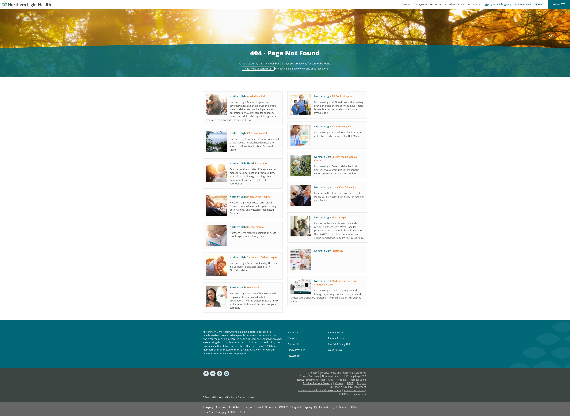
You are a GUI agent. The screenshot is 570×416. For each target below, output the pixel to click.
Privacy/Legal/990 (356, 376)
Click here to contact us (258, 68)
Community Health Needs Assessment (319, 390)
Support (361, 383)
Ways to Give (335, 350)
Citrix (331, 379)
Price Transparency (469, 4)
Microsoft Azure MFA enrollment (348, 387)
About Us (293, 332)
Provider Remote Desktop (317, 383)
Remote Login (358, 379)
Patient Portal (335, 332)
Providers (449, 4)
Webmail (342, 379)
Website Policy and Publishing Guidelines (343, 372)
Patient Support (337, 338)
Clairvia (339, 383)
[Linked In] (226, 373)
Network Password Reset (311, 379)
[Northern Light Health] (71, 4)
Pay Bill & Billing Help (339, 344)
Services (406, 4)
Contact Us (294, 344)
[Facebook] (206, 373)
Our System (420, 4)
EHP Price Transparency (352, 394)
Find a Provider (296, 350)
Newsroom (294, 355)
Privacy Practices (309, 376)
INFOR (350, 383)
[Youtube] (213, 373)
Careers (292, 338)
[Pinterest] (219, 373)
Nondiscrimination (332, 376)
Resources (435, 4)
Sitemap (312, 372)
